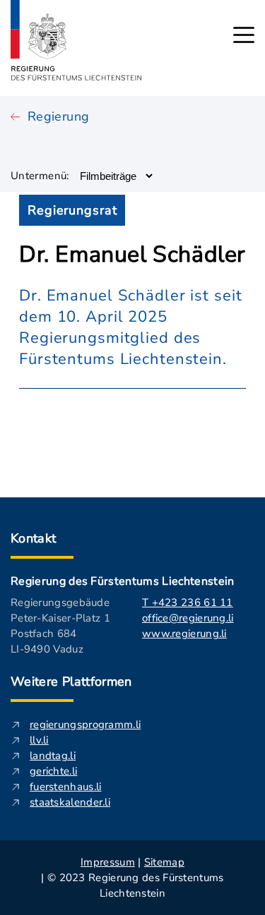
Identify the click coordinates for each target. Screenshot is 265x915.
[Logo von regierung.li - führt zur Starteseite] (76, 40)
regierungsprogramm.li (85, 724)
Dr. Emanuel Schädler (132, 254)
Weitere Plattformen (71, 681)
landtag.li (53, 756)
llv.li (39, 740)
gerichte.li (53, 771)
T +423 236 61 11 (187, 602)
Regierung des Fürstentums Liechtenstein (122, 581)
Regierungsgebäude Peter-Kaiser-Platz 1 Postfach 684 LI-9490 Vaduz (60, 625)
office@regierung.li (188, 618)
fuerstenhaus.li (66, 787)
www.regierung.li (184, 633)
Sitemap (164, 862)
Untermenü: (40, 176)
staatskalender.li (70, 802)
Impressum (108, 862)
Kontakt (34, 538)
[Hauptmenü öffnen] (243, 34)
